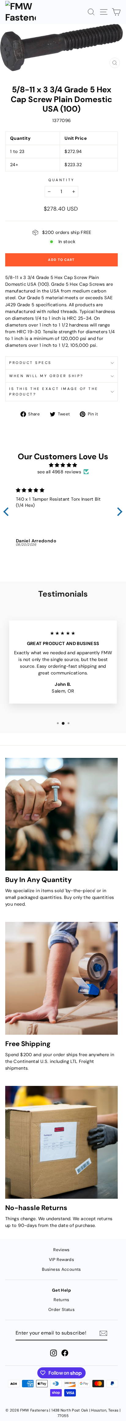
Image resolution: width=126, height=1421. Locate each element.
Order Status (61, 1309)
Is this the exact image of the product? (53, 391)
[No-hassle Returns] (61, 1142)
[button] (7, 511)
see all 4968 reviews (59, 472)
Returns (61, 1299)
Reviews (61, 1249)
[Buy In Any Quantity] (61, 814)
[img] (63, 465)
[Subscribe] (103, 1333)
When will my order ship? (46, 375)
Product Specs (30, 362)
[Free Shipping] (61, 978)
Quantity (61, 180)
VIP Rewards (61, 1259)
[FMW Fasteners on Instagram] (53, 1353)
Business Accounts (61, 1269)
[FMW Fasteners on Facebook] (64, 1353)
